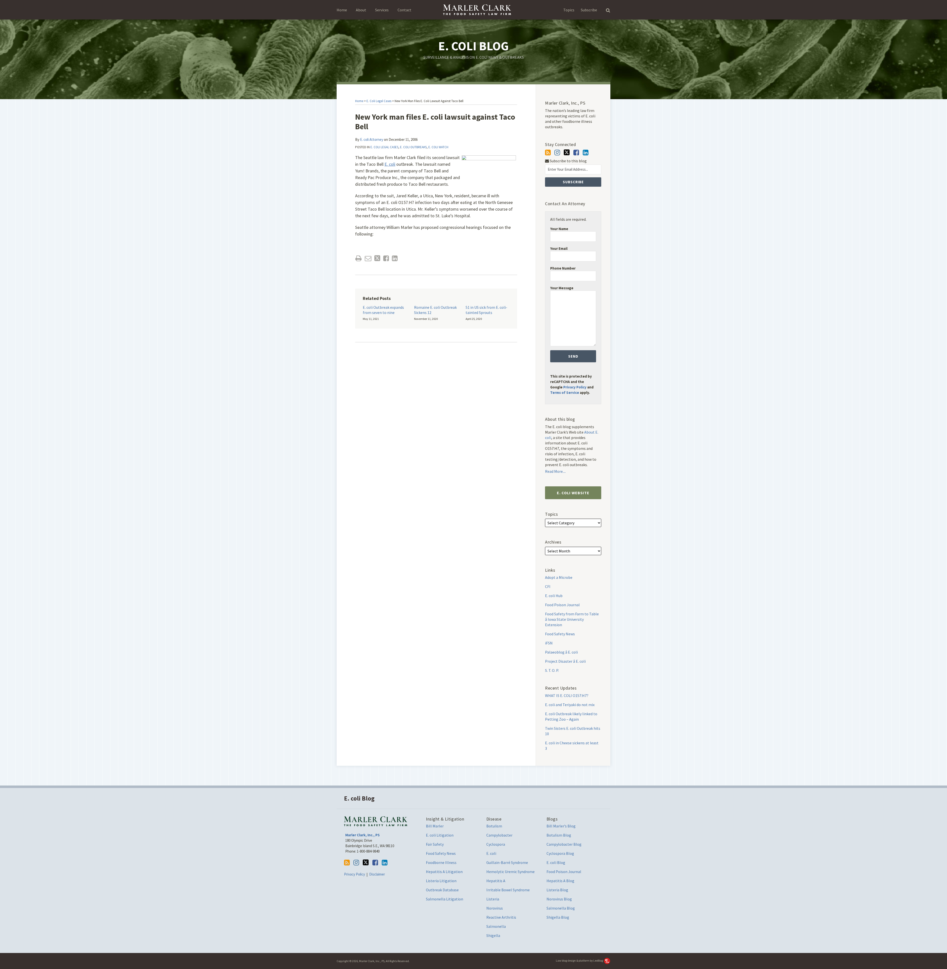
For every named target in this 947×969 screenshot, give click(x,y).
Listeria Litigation (441, 880)
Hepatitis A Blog (560, 880)
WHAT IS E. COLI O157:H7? (566, 695)
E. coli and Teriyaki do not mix (570, 704)
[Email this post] (368, 258)
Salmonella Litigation (444, 898)
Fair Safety (435, 844)
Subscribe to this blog (568, 161)
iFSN (549, 642)
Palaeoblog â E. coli (561, 652)
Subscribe (589, 9)
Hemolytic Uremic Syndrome (510, 871)
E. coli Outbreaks (413, 147)
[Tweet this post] (377, 258)
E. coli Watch (438, 147)
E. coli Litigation (440, 835)
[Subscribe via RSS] (548, 152)
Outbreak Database (442, 889)
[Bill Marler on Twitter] (567, 152)
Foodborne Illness (441, 862)
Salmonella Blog (560, 908)
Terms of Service (564, 392)
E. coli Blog (473, 46)
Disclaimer (377, 874)
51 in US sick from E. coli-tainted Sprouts (486, 310)
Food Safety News (560, 633)
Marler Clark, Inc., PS (362, 835)
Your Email (558, 248)
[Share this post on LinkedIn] (395, 258)
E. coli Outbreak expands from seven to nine (383, 310)
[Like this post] (386, 258)
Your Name (559, 228)
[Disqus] (436, 418)
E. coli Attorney (371, 139)
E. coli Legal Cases (378, 101)
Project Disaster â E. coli (565, 661)
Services (382, 9)
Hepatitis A (495, 880)
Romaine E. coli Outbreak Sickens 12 (435, 310)
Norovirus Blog (559, 898)
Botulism (494, 825)
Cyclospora (495, 844)
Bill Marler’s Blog (561, 825)
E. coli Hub (554, 595)
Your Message (561, 288)
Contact (404, 9)
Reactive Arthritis (501, 917)
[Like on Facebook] (576, 152)
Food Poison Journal (562, 604)
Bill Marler (435, 825)
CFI (547, 586)
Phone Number (563, 268)
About (361, 9)
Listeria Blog (557, 889)
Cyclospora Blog (560, 853)
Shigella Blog (557, 917)
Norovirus (494, 908)
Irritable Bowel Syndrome (508, 889)
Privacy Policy (574, 387)
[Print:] (358, 258)
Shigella (493, 935)
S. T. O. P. (552, 670)
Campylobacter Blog (564, 844)
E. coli (389, 164)
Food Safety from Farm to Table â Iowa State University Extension (572, 619)
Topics (568, 9)
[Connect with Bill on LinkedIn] (585, 152)
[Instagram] (557, 152)
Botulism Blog (558, 835)
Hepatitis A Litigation (444, 871)
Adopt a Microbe (558, 577)
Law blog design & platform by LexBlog (579, 960)
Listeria (492, 898)
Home (342, 9)
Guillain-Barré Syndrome (507, 862)
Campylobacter (499, 835)
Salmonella (496, 926)
